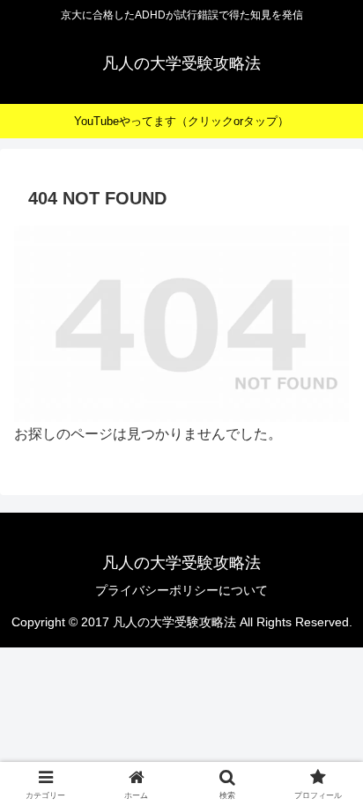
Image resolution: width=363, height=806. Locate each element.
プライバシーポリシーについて (181, 590)
